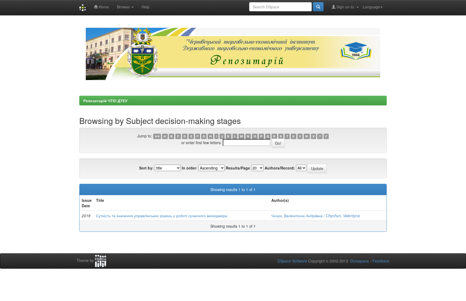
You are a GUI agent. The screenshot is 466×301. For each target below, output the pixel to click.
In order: (189, 168)
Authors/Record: (280, 168)
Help (145, 6)
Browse (124, 6)
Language (371, 6)
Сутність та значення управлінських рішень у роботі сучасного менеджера (161, 215)
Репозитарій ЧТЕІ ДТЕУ (105, 100)
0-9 (157, 136)
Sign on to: (345, 6)
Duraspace (359, 261)
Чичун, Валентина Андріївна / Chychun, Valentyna (315, 215)
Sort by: (146, 168)
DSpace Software (292, 261)
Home (103, 6)
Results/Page (238, 168)
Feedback (380, 261)
